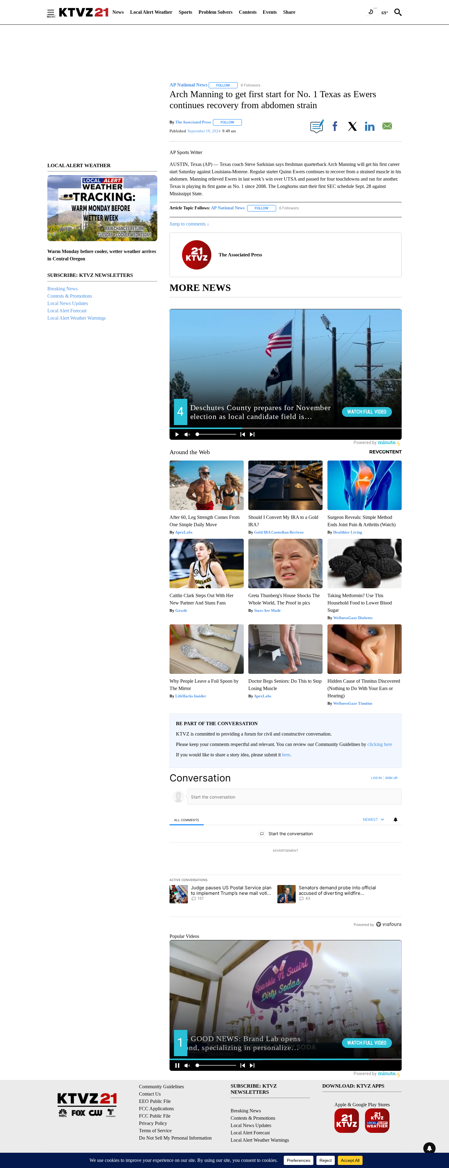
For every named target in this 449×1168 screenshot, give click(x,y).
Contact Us (150, 1093)
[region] (286, 851)
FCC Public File (154, 1115)
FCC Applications (156, 1108)
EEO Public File (155, 1101)
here (286, 754)
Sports (185, 12)
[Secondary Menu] (55, 12)
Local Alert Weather (151, 12)
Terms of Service (155, 1130)
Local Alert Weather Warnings (76, 318)
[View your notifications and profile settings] (395, 820)
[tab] (187, 820)
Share (289, 12)
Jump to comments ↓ (189, 223)
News (118, 12)
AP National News (227, 208)
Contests (248, 12)
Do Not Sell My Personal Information (175, 1137)
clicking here (379, 744)
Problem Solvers (215, 12)
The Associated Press (193, 122)
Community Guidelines (161, 1086)
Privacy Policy (153, 1123)
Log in (376, 778)
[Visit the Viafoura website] (389, 924)
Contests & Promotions (69, 296)
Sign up (391, 778)
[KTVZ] (83, 12)
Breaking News (62, 288)
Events (270, 12)
